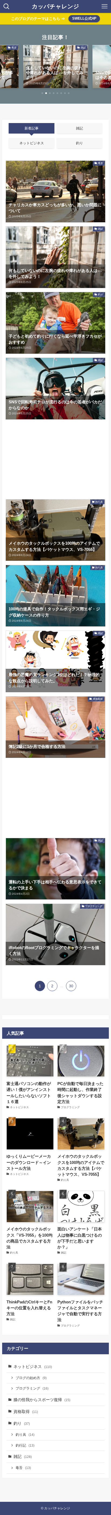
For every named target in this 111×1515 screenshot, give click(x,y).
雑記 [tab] (79, 128)
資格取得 (25, 1411)
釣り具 (25, 1435)
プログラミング (32, 1388)
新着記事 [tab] (32, 128)
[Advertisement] (56, 459)
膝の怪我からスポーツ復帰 (41, 1400)
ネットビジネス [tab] (31, 143)
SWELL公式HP (84, 18)
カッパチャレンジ (55, 6)
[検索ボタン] (6, 6)
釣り (21, 1423)
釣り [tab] (79, 143)
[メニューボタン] (104, 6)
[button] (42, 93)
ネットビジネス (32, 1366)
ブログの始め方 (31, 1378)
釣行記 (25, 1445)
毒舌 (23, 1468)
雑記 (22, 1456)
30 (71, 986)
